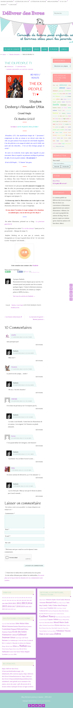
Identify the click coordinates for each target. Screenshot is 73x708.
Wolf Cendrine (50, 634)
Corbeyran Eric (43, 611)
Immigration (55, 116)
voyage (63, 143)
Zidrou (57, 633)
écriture (54, 99)
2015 (4, 606)
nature (54, 124)
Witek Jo (42, 634)
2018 (18, 606)
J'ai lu (9, 640)
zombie (62, 146)
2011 (14, 603)
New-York (60, 124)
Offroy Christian (43, 625)
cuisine (69, 93)
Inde (58, 116)
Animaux (55, 90)
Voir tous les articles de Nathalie (24, 296)
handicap (69, 107)
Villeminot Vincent (63, 631)
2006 (28, 600)
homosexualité (68, 110)
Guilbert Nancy (47, 616)
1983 (20, 597)
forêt (62, 107)
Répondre (39, 344)
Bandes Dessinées (7, 1)
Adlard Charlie (42, 599)
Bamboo (14, 305)
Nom (7, 529)
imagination (69, 113)
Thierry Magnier (25, 651)
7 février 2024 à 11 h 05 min (21, 470)
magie (64, 118)
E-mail (7, 536)
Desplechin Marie (57, 611)
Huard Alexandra (59, 616)
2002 (18, 600)
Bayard (21, 626)
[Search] (66, 13)
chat (58, 93)
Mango (4, 646)
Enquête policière (57, 101)
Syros (18, 651)
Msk (18, 646)
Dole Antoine (65, 611)
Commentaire (10, 513)
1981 (18, 597)
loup (59, 118)
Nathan (23, 645)
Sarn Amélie (55, 628)
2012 (19, 603)
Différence (57, 96)
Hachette (5, 640)
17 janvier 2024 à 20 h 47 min (21, 369)
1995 (31, 597)
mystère (69, 121)
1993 (27, 597)
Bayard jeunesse (28, 626)
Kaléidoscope (14, 640)
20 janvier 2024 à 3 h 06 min (21, 438)
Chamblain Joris (51, 608)
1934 (3, 597)
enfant (62, 99)
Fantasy (69, 104)
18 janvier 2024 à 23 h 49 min (23, 353)
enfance (58, 99)
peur (60, 126)
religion (69, 129)
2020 (26, 606)
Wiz (15, 654)
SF (66, 135)
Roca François (42, 628)
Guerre (65, 107)
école (66, 96)
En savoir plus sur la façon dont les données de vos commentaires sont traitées (24, 577)
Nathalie (10, 66)
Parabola (39, 701)
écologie (69, 96)
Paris (54, 126)
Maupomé (61, 619)
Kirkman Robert (66, 616)
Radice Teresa (66, 625)
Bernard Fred (51, 602)
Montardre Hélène (49, 622)
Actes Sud (4, 623)
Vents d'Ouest (11, 654)
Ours (70, 124)
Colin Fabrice (59, 608)
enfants (64, 99)
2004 (23, 600)
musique (66, 121)
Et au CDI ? (63, 1)
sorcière (58, 138)
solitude (54, 138)
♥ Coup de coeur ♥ (26, 69)
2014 (29, 603)
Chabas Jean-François (59, 605)
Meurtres (54, 121)
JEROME (14, 399)
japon (63, 116)
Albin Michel (19, 623)
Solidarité (69, 135)
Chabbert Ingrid (43, 608)
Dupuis (10, 632)
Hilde (13, 468)
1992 (24, 597)
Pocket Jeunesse (5, 649)
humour (55, 113)
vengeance (66, 140)
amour (62, 87)
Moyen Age (61, 121)
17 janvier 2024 (20, 66)
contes (66, 93)
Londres (56, 118)
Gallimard (14, 635)
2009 (6, 603)
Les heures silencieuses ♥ (13, 317)
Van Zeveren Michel (51, 631)
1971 (14, 597)
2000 (13, 600)
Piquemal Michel (50, 625)
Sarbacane (5, 652)
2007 (30, 600)
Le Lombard (7, 643)
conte (63, 93)
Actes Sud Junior (10, 623)
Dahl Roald (50, 610)
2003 (20, 600)
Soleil (14, 651)
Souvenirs (65, 138)
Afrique (69, 85)
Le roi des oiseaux (28, 228)
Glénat (12, 637)
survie (69, 138)
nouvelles (67, 124)
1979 (16, 597)
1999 (10, 600)
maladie (67, 118)
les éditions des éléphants (24, 643)
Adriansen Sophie (51, 599)
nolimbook (5, 681)
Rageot (11, 649)
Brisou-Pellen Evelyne (61, 602)
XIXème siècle (58, 146)
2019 (23, 606)
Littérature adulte (22, 1)
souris (62, 138)
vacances (61, 140)
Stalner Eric (60, 628)
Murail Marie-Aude (61, 622)
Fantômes (55, 107)
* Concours (12, 4)
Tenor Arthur (65, 628)
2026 (15, 609)
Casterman (6, 629)
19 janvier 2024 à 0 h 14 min (23, 417)
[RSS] (71, 292)
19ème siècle (55, 85)
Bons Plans (56, 181)
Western (54, 146)
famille (56, 104)
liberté (69, 116)
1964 (9, 597)
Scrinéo (11, 651)
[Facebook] (71, 285)
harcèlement (55, 110)
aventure (68, 91)
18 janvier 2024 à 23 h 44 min (23, 385)
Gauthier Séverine (60, 613)
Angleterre (69, 88)
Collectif (64, 608)
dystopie (62, 96)
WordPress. (47, 701)
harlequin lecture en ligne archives (22, 686)
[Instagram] (71, 295)
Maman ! (4, 4)
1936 (5, 597)
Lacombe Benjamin (43, 619)
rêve (53, 132)
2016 (9, 606)
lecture (66, 116)
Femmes (59, 107)
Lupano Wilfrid (53, 619)
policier (66, 126)
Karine (13, 436)
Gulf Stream (25, 637)
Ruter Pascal (48, 628)
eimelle (13, 335)
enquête (69, 99)
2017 (14, 606)
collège (60, 93)
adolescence (63, 85)
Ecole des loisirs (19, 631)
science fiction (58, 132)
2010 (10, 603)
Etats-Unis (68, 102)
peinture (56, 126)
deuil (54, 96)
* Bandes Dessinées (14, 54)
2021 (30, 606)
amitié (55, 88)
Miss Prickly (41, 622)
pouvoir (69, 126)
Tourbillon (5, 654)
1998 (8, 600)
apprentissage (60, 90)
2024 (9, 609)
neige (57, 124)
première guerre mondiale (58, 129)
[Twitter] (71, 288)
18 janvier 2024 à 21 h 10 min (21, 401)
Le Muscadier (14, 643)
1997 (5, 600)
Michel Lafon (9, 646)
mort (57, 121)
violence (59, 143)
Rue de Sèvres (23, 649)
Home (4, 54)
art (64, 90)
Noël (64, 124)
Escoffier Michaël (43, 613)
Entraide (63, 101)
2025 (12, 609)
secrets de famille (61, 135)
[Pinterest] (71, 299)
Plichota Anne (59, 625)
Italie (61, 116)
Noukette (35, 265)
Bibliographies (52, 1)
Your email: (56, 160)
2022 (3, 609)
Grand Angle (20, 305)
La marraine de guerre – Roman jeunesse (36, 318)
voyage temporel (68, 143)
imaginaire (63, 113)
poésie (62, 126)
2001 (15, 600)
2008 (3, 603)
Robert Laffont (16, 649)
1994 (29, 597)
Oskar (29, 646)
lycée (62, 118)
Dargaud (14, 629)
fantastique (63, 105)
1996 (3, 600)
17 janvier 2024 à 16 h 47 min (21, 337)
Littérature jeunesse (38, 1)
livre (53, 118)
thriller (58, 140)
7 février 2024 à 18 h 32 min (23, 486)
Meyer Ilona (66, 619)
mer (70, 118)
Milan (15, 646)
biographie (55, 93)
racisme (66, 129)
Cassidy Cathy (47, 605)
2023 (6, 609)
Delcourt (20, 629)
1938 (7, 597)
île (59, 113)
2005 (25, 600)
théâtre (54, 140)
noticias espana (18, 674)
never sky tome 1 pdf (13, 684)
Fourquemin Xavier (52, 613)
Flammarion (6, 635)
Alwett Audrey (60, 599)
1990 (22, 597)
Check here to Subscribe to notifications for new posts (23, 573)
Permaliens (15, 307)
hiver (63, 110)
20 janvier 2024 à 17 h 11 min (23, 454)
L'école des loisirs (22, 640)
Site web (7, 543)
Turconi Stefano (43, 631)
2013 (24, 603)
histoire (59, 110)
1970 (11, 597)
